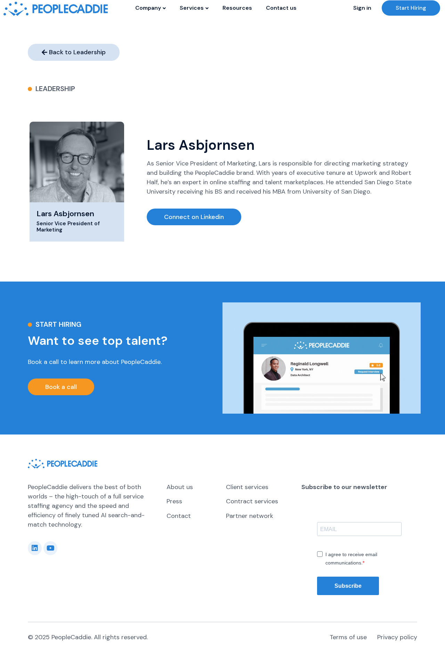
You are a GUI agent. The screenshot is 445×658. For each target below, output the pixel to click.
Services (192, 7)
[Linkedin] (35, 548)
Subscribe (348, 586)
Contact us (281, 7)
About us (180, 487)
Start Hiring (411, 7)
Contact (179, 516)
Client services (247, 487)
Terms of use (348, 637)
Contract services (252, 501)
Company (148, 7)
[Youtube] (50, 548)
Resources (237, 7)
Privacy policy (397, 637)
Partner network (249, 516)
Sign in (362, 7)
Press (174, 501)
